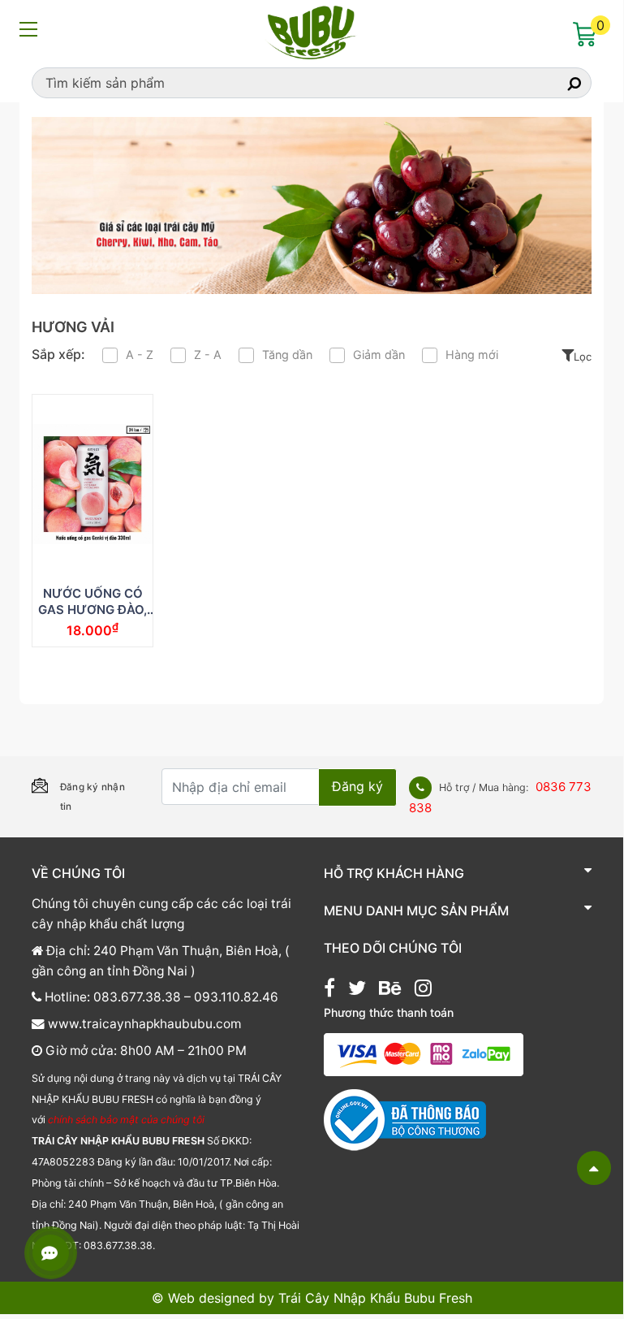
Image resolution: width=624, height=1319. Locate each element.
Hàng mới (471, 354)
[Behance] (390, 990)
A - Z (139, 354)
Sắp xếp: (58, 354)
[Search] (560, 82)
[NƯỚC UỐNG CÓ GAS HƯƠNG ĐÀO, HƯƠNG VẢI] (92, 484)
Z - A (208, 354)
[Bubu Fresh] (311, 31)
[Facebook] (329, 990)
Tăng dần (287, 354)
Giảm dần (379, 354)
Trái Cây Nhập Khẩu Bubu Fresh (375, 1298)
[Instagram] (423, 990)
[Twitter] (357, 990)
